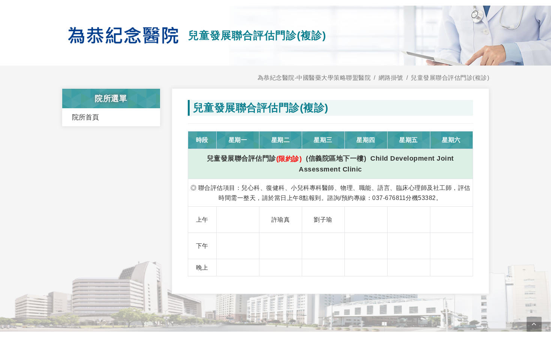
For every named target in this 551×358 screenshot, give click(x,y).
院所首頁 (85, 117)
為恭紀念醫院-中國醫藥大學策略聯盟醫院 (314, 78)
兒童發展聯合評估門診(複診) (450, 78)
